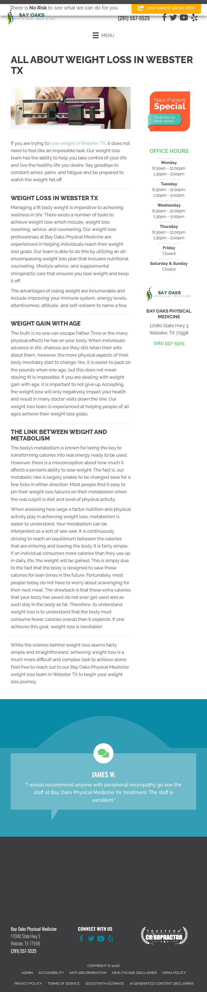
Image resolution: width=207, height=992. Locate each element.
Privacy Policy (28, 983)
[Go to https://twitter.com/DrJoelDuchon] (91, 939)
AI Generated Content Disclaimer (161, 983)
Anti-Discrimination (87, 973)
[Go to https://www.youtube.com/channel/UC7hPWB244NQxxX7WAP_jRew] (100, 939)
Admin (27, 973)
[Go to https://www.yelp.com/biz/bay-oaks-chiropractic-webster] (110, 939)
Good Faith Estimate (104, 983)
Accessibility (51, 973)
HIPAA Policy (174, 973)
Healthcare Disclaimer (134, 973)
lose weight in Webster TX (77, 143)
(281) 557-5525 (134, 18)
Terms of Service (63, 983)
